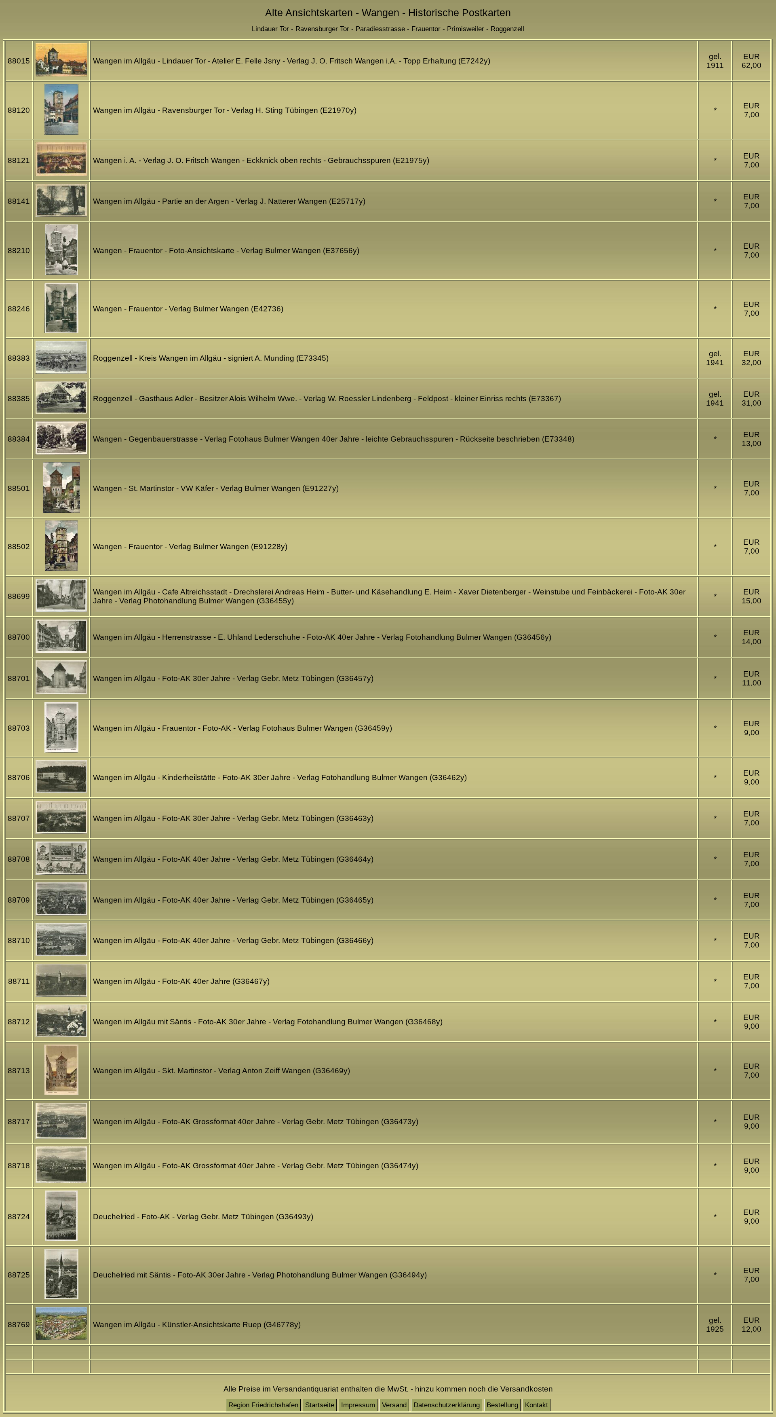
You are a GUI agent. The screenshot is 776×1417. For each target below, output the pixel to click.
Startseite (319, 1405)
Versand (394, 1405)
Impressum (358, 1405)
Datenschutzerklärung (446, 1405)
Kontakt (536, 1405)
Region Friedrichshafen (263, 1405)
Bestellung (502, 1405)
